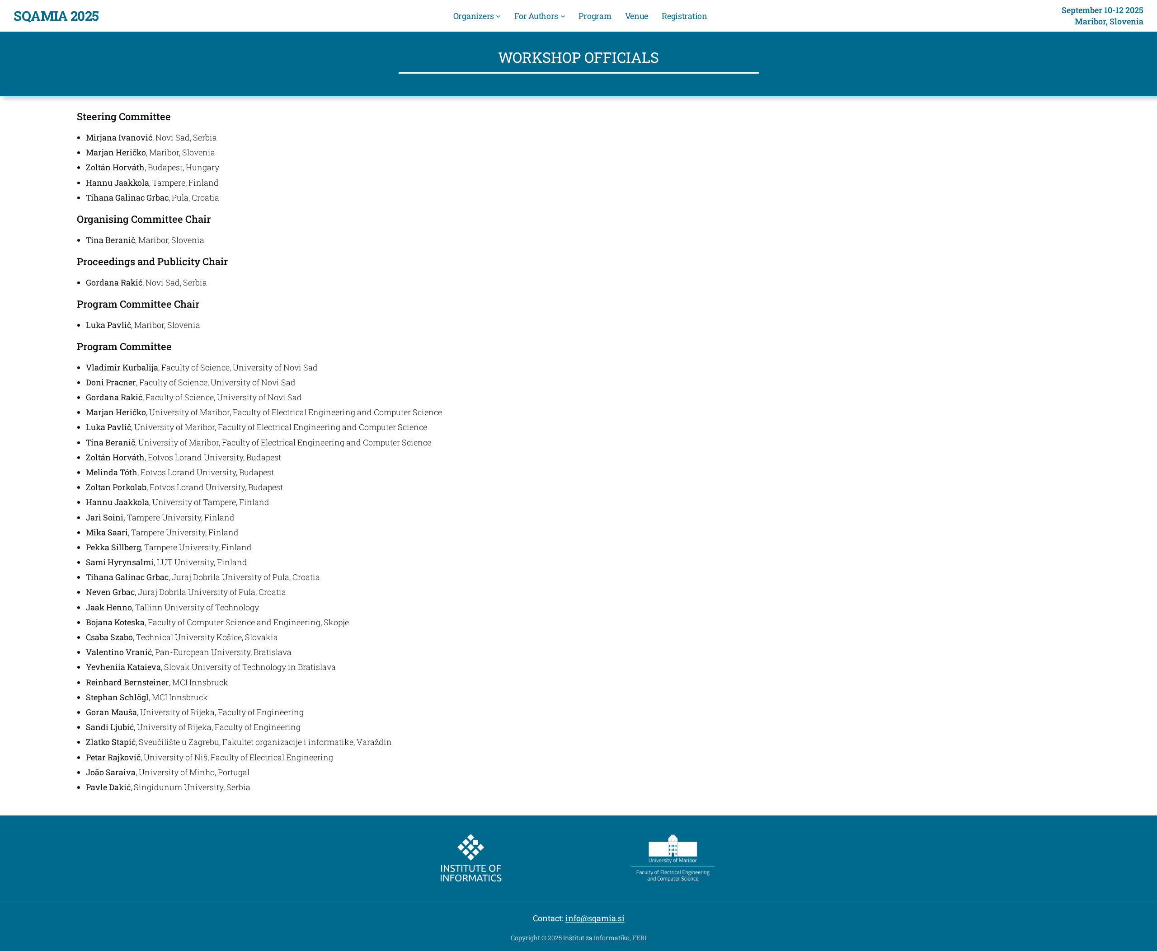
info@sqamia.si (595, 918)
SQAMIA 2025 (56, 15)
